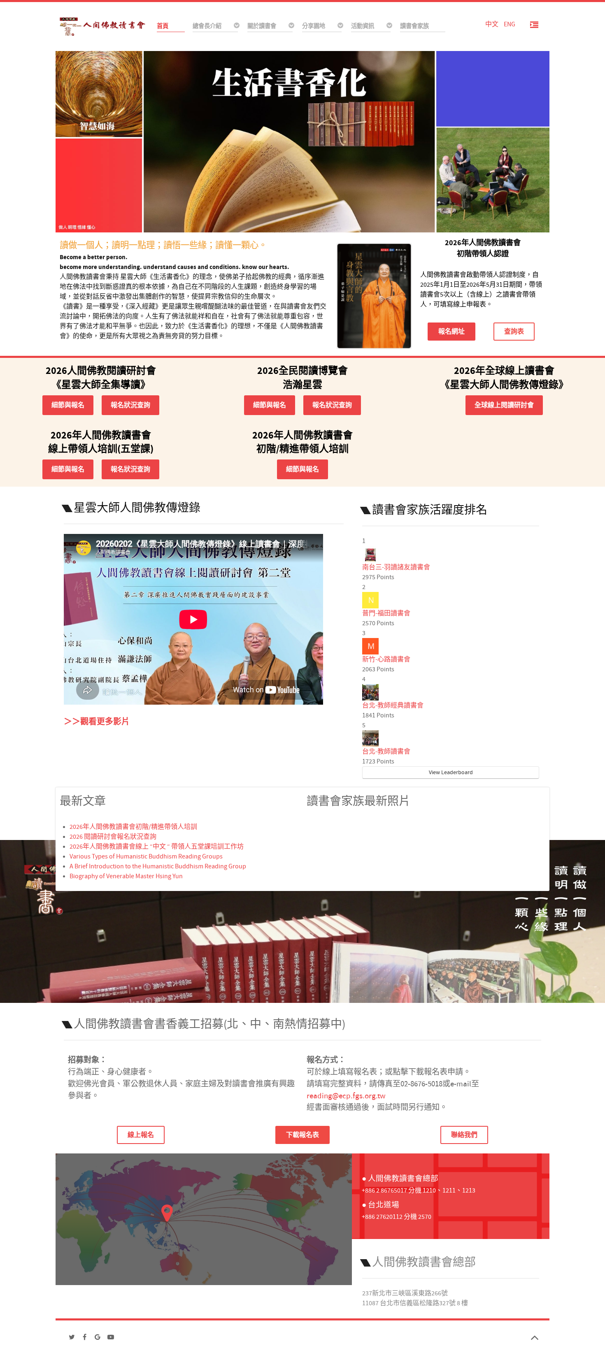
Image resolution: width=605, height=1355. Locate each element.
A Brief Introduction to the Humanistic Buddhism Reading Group (158, 866)
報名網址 (451, 331)
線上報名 (141, 1135)
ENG (509, 24)
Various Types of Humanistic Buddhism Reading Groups (146, 856)
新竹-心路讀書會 (386, 659)
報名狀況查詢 (130, 405)
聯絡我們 (464, 1135)
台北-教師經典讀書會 (393, 705)
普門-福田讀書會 (386, 613)
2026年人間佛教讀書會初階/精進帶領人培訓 (133, 827)
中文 (492, 24)
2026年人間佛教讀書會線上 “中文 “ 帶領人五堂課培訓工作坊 (157, 846)
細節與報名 (67, 405)
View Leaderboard (451, 772)
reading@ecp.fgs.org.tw (346, 1095)
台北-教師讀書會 (386, 751)
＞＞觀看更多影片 (97, 721)
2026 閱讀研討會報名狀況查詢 (113, 836)
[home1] (302, 141)
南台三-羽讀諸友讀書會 (396, 567)
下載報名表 (302, 1135)
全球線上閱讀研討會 (504, 405)
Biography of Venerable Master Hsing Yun (126, 876)
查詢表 (514, 331)
